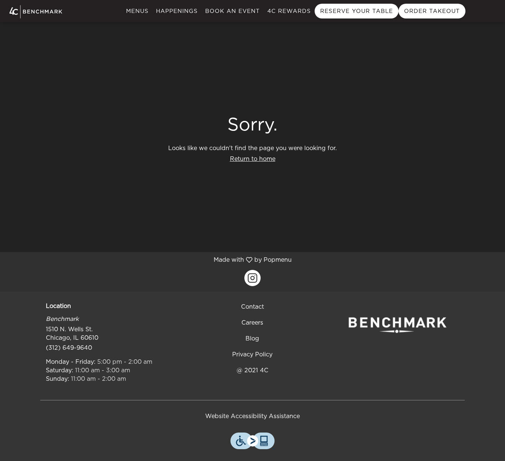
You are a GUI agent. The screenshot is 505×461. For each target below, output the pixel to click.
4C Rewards (289, 11)
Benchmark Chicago (398, 325)
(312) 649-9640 (69, 347)
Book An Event (232, 11)
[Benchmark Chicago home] (39, 11)
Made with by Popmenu (149, 259)
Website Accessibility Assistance (252, 416)
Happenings (177, 11)
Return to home (252, 158)
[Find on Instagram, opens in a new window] (252, 278)
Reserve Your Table (356, 11)
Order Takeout (432, 11)
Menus (137, 11)
